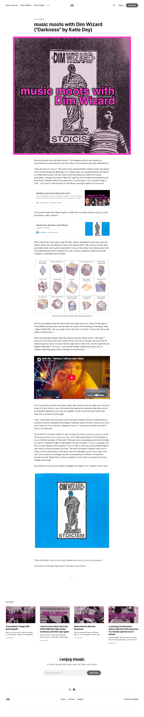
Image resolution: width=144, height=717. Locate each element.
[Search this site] (114, 5)
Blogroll (80, 699)
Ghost (136, 699)
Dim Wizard (51, 169)
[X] (70, 689)
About (63, 699)
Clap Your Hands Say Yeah (59, 437)
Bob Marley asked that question (89, 434)
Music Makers (26, 5)
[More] (48, 5)
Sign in (121, 5)
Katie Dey (98, 212)
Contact (71, 699)
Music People (39, 5)
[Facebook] (74, 689)
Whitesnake (39, 437)
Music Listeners (12, 5)
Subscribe (132, 5)
